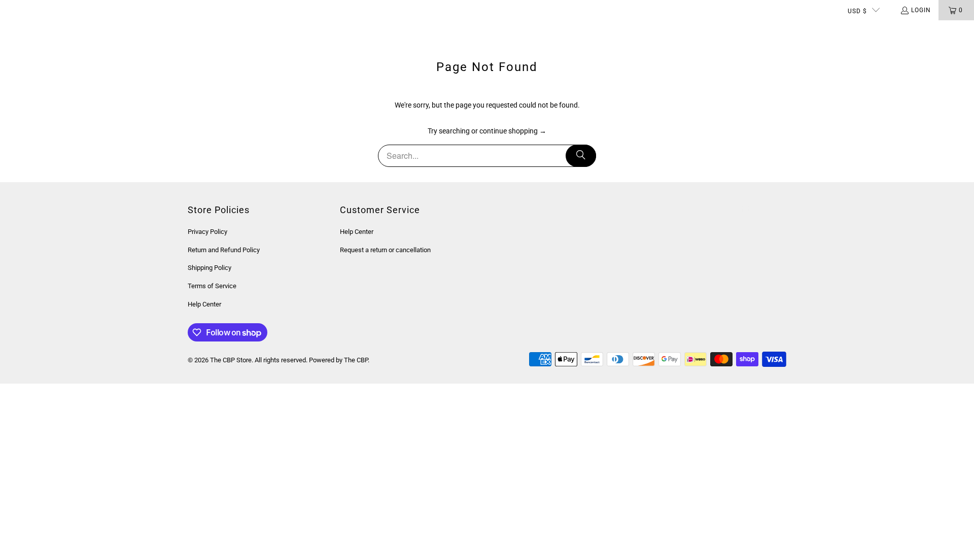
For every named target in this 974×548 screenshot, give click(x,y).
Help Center (204, 304)
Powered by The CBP (338, 360)
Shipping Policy (209, 267)
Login (921, 10)
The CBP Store (231, 360)
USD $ (857, 11)
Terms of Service (212, 286)
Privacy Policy (207, 231)
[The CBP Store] (48, 30)
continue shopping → (512, 131)
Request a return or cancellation (385, 250)
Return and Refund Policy (224, 250)
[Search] (581, 156)
